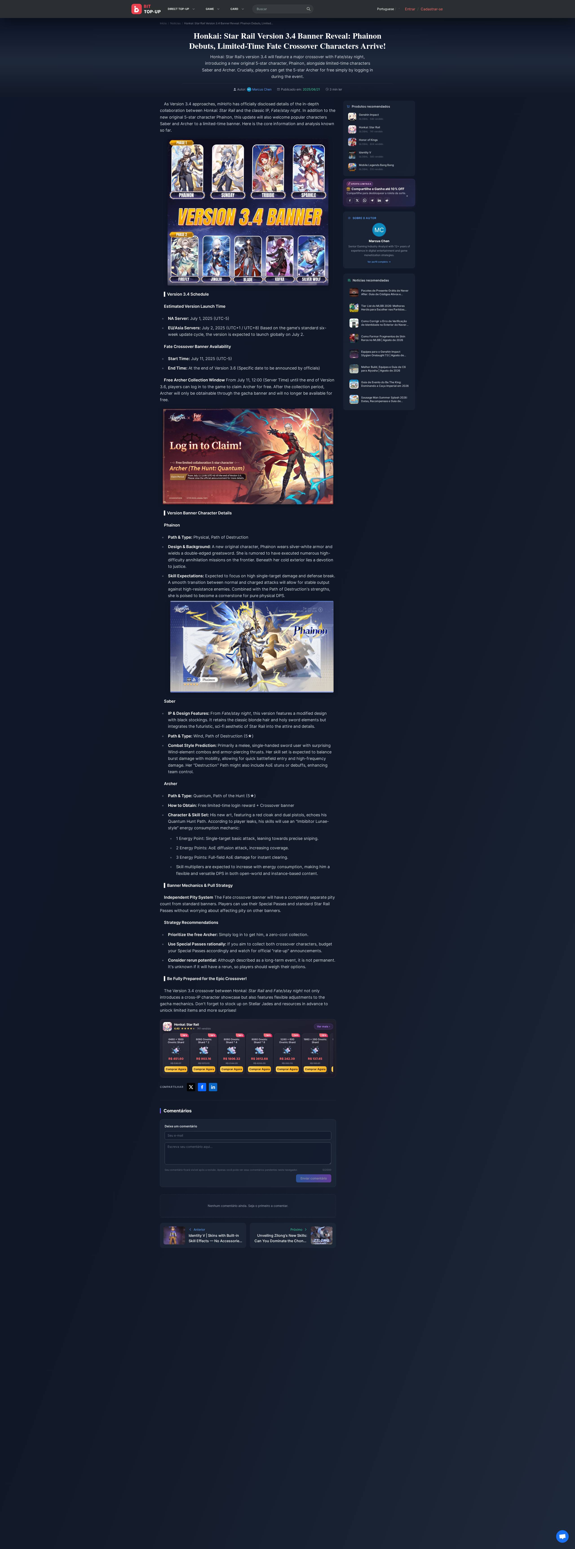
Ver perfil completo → (379, 261)
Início (163, 23)
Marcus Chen (379, 241)
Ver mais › (323, 1026)
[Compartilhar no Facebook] (350, 200)
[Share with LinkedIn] (213, 1087)
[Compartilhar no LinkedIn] (379, 200)
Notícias (175, 23)
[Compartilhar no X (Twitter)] (357, 200)
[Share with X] (191, 1087)
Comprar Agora (176, 1069)
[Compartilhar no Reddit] (387, 200)
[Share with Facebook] (202, 1087)
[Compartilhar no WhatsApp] (364, 200)
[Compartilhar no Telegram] (372, 200)
